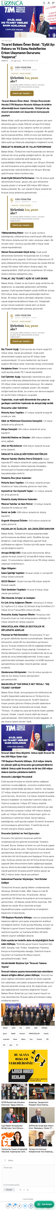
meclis (46, 1033)
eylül (36, 1028)
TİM (47, 1039)
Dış (21, 1028)
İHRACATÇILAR (34, 1033)
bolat (13, 1028)
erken (28, 1028)
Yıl (17, 1045)
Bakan (5, 1028)
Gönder (9, 1189)
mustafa (6, 1039)
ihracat (22, 1033)
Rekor (23, 1039)
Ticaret (39, 1039)
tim (4, 1045)
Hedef (13, 1033)
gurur (5, 1033)
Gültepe (44, 1028)
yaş (11, 1045)
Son (31, 1039)
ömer (15, 1039)
